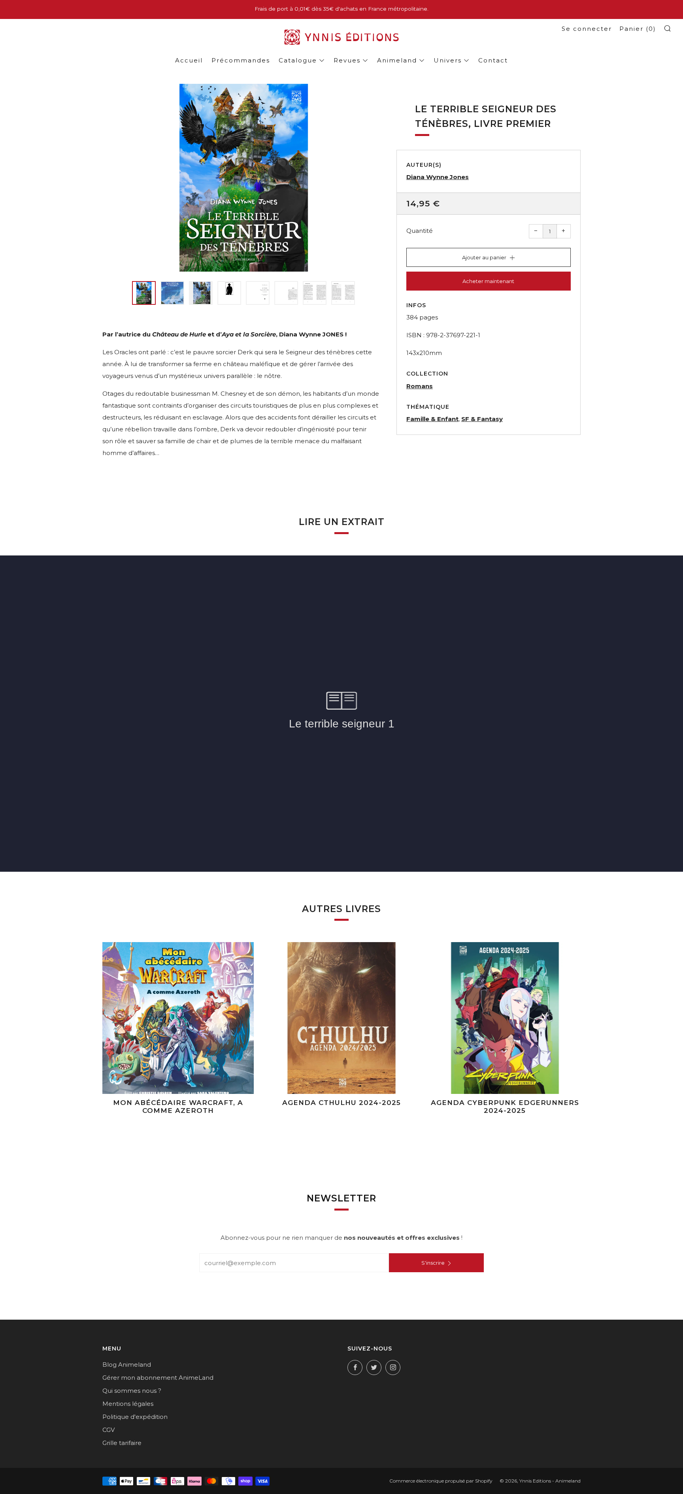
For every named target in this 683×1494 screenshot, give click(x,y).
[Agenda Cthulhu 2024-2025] (341, 1018)
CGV (108, 1430)
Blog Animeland (126, 1364)
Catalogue (298, 60)
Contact (493, 60)
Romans (419, 386)
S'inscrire (433, 1263)
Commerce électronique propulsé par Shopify (440, 1481)
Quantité (419, 230)
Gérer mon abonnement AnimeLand (157, 1377)
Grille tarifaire (122, 1443)
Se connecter (587, 28)
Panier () (637, 28)
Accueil (189, 60)
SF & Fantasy (482, 419)
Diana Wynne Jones (437, 177)
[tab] (144, 293)
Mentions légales (127, 1403)
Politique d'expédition (135, 1416)
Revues (347, 60)
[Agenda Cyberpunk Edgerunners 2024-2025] (505, 1018)
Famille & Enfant (432, 419)
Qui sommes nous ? (131, 1390)
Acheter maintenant (488, 281)
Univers (448, 60)
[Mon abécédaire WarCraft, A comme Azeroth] (178, 1018)
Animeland (397, 60)
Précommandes (240, 60)
